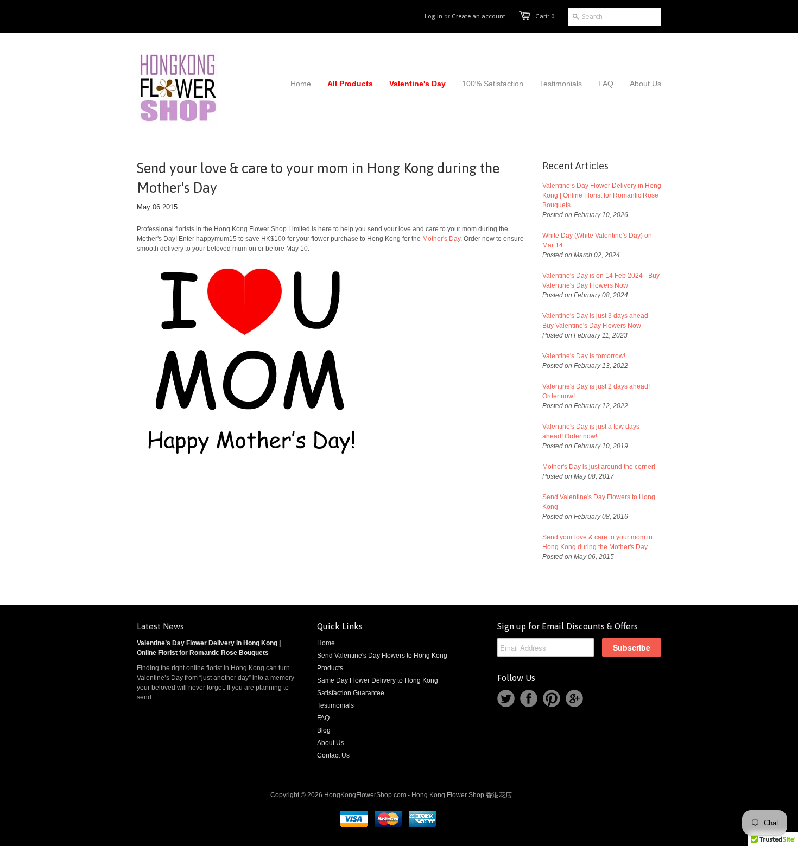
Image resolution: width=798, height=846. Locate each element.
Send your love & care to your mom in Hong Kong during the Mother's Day (597, 542)
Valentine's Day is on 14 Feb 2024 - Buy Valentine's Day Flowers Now (601, 280)
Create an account (478, 16)
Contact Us (333, 755)
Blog (324, 730)
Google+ (574, 698)
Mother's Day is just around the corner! (598, 466)
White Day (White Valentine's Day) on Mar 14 (597, 240)
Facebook (528, 698)
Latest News (160, 626)
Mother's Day (441, 239)
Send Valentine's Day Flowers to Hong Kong (598, 502)
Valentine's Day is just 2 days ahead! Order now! (596, 391)
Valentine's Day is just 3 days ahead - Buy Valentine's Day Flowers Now (597, 320)
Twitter (506, 698)
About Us (330, 743)
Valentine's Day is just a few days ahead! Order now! (590, 431)
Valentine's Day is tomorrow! (583, 356)
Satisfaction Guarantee (350, 693)
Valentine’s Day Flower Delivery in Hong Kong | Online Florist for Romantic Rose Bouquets (601, 195)
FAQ (323, 718)
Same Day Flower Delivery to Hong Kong (377, 680)
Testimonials (335, 705)
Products (330, 668)
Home (326, 643)
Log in (433, 16)
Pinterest (551, 698)
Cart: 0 (544, 16)
